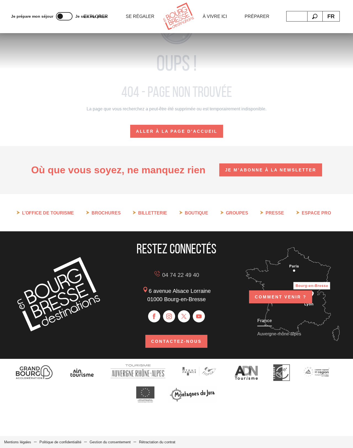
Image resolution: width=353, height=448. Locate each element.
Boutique (196, 213)
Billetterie (152, 213)
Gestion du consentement (110, 442)
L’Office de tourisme (48, 213)
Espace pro (316, 213)
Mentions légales (17, 442)
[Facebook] (154, 316)
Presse (275, 213)
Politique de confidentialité (60, 442)
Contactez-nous (176, 341)
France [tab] (264, 320)
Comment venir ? (280, 297)
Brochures (106, 213)
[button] (315, 16)
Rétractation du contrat (157, 442)
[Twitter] (184, 316)
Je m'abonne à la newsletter (270, 170)
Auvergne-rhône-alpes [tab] (279, 334)
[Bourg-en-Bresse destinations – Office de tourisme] (58, 329)
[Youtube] (199, 316)
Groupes (237, 213)
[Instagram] (169, 316)
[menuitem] (140, 16)
